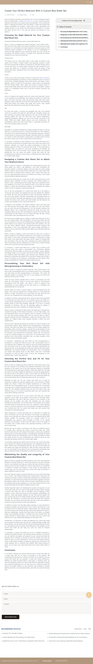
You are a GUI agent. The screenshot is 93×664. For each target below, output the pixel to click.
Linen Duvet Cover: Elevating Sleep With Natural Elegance (66, 641)
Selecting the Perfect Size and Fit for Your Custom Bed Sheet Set (74, 41)
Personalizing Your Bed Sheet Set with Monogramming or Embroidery (74, 37)
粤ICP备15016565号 (61, 661)
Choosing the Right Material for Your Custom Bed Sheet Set (74, 31)
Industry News (78, 629)
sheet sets (42, 78)
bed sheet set (28, 21)
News (85, 629)
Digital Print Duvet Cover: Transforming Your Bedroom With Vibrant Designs (24, 641)
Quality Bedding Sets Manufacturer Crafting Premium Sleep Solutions (69, 633)
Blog (89, 629)
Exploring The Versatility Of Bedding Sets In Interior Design (13, 633)
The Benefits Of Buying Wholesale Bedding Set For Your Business (68, 637)
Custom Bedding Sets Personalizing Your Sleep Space (19, 637)
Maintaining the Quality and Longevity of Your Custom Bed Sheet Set (74, 44)
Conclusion (64, 47)
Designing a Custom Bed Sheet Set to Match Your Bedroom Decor (74, 34)
